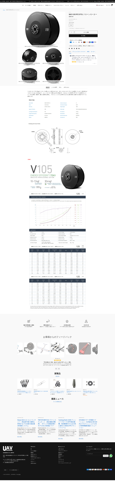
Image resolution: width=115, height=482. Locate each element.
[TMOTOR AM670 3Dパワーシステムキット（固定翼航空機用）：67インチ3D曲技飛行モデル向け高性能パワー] (47, 410)
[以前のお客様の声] (56, 369)
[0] (111, 5)
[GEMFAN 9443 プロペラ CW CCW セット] (41, 383)
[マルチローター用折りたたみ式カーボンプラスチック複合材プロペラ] (57, 383)
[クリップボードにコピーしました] (79, 48)
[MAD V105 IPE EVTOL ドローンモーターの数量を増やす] (73, 32)
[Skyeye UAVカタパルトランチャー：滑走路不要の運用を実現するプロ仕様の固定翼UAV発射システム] (26, 410)
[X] (72, 48)
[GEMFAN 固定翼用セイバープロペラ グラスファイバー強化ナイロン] (24, 383)
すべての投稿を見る (57, 401)
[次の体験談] (59, 369)
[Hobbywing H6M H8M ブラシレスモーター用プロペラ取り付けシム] (90, 383)
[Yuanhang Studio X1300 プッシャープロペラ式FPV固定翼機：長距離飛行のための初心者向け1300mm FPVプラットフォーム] (67, 410)
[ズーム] (63, 14)
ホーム (4, 9)
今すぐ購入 (83, 35)
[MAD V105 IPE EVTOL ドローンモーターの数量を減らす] (70, 32)
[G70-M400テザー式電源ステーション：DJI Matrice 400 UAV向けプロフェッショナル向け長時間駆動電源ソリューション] (88, 410)
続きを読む (19, 436)
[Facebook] (69, 48)
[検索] (109, 5)
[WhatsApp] (77, 48)
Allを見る (57, 376)
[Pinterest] (74, 48)
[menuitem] (23, 5)
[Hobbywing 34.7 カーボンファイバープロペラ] (74, 383)
